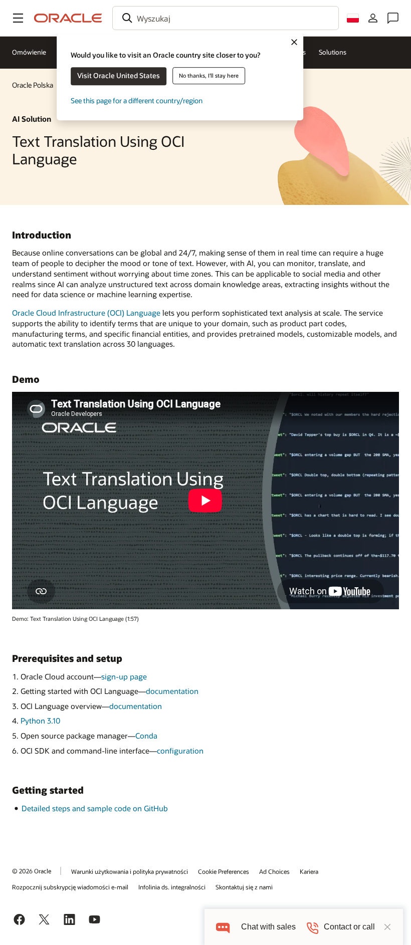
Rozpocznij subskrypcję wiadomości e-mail (70, 887)
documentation (172, 691)
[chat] (222, 926)
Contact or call (349, 926)
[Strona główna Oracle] (68, 18)
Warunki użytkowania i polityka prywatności (129, 871)
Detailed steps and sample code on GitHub (95, 808)
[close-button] (387, 926)
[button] (18, 18)
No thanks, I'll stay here (209, 75)
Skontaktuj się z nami (244, 887)
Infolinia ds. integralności (172, 887)
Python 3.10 (40, 721)
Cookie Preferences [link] (223, 871)
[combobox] (225, 18)
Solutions (332, 52)
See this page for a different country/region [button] (136, 100)
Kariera (309, 871)
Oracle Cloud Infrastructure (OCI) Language (86, 313)
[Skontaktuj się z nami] (393, 18)
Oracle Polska (32, 85)
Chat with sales (268, 926)
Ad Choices (274, 871)
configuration (180, 751)
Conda (146, 736)
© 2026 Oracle (31, 871)
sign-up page (124, 676)
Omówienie (29, 52)
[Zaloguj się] (373, 18)
